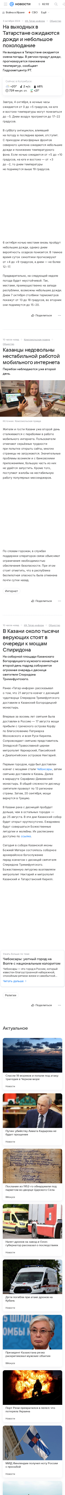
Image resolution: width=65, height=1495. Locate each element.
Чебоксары (44, 769)
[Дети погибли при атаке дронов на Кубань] (32, 1285)
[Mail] (12, 4)
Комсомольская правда (37, 339)
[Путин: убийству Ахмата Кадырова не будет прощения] (32, 1119)
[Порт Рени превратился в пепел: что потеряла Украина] (32, 1396)
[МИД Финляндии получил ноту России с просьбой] (32, 1452)
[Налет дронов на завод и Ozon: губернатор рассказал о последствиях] (32, 1230)
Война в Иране (15, 12)
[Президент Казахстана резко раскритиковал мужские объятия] (32, 1341)
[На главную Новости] (22, 4)
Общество (55, 21)
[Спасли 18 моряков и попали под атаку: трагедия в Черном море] (32, 1064)
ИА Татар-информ (35, 21)
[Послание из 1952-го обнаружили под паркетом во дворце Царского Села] (32, 1175)
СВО (35, 12)
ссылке (26, 836)
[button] (32, 399)
